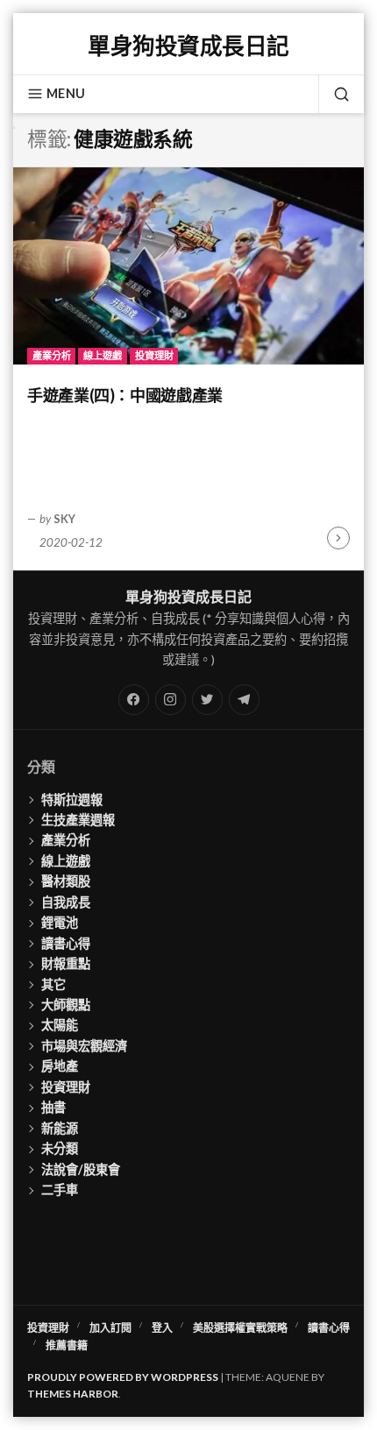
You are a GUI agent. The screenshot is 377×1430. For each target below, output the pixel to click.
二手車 (59, 1189)
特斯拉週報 (72, 799)
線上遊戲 (102, 355)
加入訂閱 (110, 1327)
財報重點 (65, 963)
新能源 (59, 1128)
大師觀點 (65, 1004)
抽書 (53, 1107)
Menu (65, 93)
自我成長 (65, 902)
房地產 (59, 1065)
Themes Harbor (72, 1393)
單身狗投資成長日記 (188, 45)
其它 (53, 984)
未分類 (59, 1148)
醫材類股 (65, 881)
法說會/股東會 (80, 1169)
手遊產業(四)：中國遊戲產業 (125, 395)
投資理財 (154, 355)
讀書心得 (65, 943)
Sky (64, 519)
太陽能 (59, 1024)
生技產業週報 (78, 819)
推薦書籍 (67, 1345)
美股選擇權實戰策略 (240, 1327)
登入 (162, 1327)
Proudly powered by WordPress (122, 1377)
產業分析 (51, 355)
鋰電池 (59, 922)
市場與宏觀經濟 (84, 1045)
